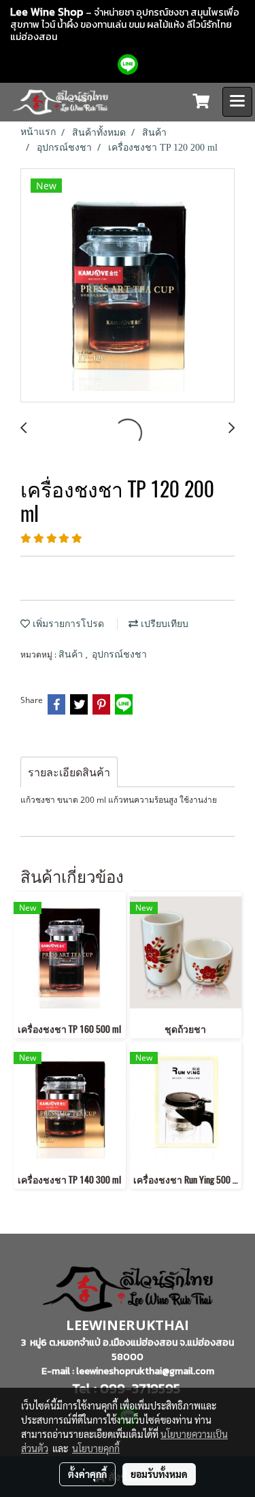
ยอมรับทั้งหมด (159, 1474)
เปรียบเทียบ (163, 624)
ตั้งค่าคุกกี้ (87, 1474)
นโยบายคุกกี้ (96, 1448)
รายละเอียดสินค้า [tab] (69, 772)
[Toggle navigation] (237, 102)
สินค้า (72, 654)
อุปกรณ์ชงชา (119, 654)
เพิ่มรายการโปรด (67, 624)
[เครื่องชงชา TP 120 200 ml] (127, 286)
